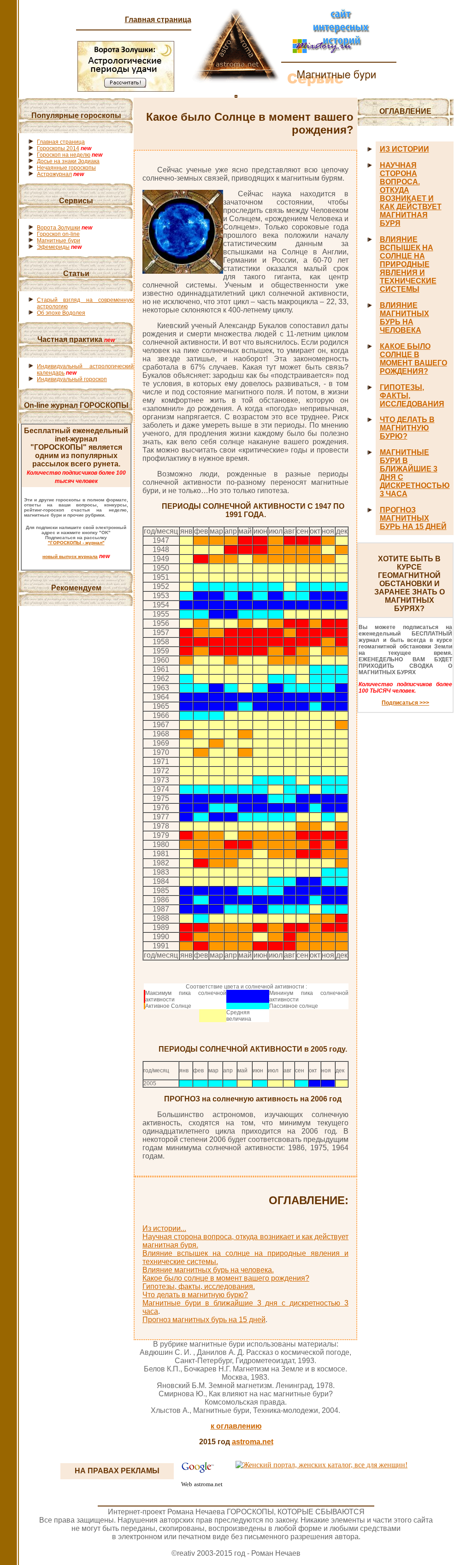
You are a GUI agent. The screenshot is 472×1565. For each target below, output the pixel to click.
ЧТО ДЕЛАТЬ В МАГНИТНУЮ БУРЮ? (407, 428)
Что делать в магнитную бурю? (195, 1295)
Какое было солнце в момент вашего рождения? (225, 1278)
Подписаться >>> (405, 703)
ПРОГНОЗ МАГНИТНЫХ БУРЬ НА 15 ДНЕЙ (413, 518)
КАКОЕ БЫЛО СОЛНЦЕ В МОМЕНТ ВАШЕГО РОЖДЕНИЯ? (413, 358)
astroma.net (252, 1442)
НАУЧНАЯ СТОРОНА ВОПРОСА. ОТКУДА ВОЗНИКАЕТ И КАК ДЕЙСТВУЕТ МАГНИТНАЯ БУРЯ (411, 194)
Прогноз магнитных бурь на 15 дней (204, 1320)
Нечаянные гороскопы (66, 168)
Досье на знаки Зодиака (68, 161)
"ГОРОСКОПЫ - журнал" (76, 542)
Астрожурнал (54, 174)
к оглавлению (236, 1426)
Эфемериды (53, 247)
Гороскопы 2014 (58, 148)
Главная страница (158, 20)
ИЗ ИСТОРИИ (404, 149)
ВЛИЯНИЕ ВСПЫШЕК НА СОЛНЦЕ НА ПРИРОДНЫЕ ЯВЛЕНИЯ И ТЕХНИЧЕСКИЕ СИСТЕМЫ (408, 264)
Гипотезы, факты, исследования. (198, 1286)
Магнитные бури (58, 240)
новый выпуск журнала (70, 556)
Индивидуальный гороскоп (72, 379)
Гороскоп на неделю (63, 155)
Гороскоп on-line (58, 234)
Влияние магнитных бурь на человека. (208, 1270)
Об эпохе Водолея (61, 313)
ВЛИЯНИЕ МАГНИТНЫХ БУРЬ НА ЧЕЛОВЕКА (404, 317)
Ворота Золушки (58, 227)
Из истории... (164, 1228)
